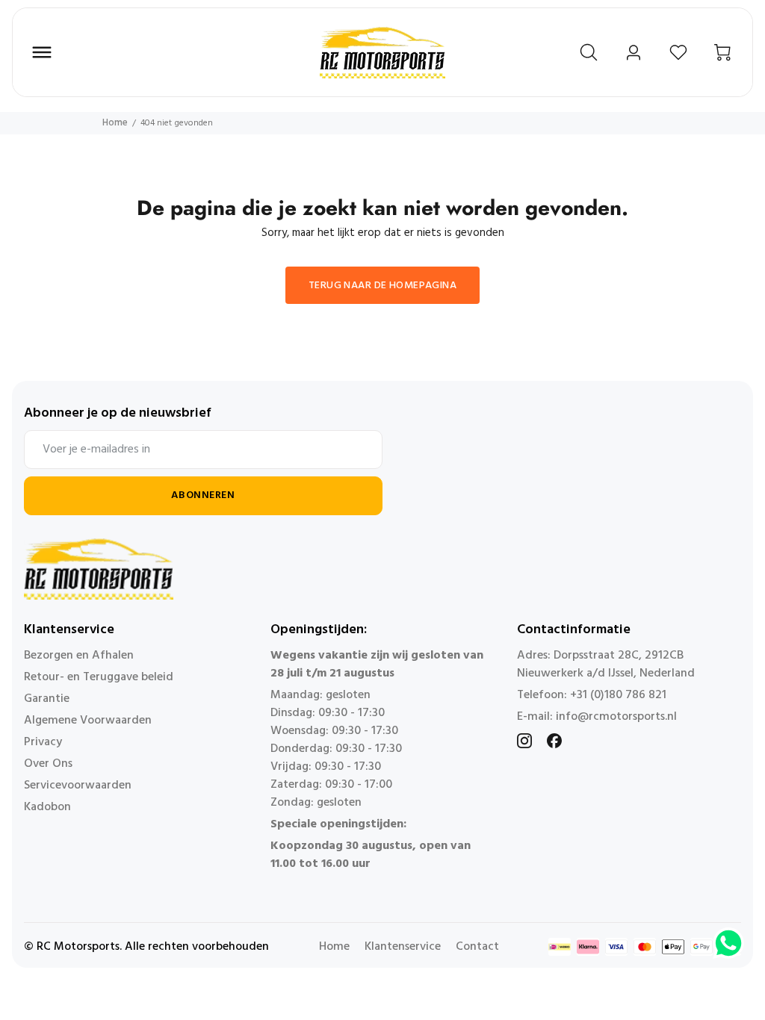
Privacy (43, 742)
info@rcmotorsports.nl (616, 717)
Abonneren (203, 495)
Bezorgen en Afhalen (79, 655)
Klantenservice (403, 947)
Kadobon (47, 807)
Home (115, 123)
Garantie (46, 699)
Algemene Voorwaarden (88, 720)
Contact (477, 947)
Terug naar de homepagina (382, 285)
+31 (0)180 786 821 (618, 695)
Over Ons (48, 764)
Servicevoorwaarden (77, 785)
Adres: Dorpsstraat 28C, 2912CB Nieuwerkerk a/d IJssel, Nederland (606, 664)
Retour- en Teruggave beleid (98, 677)
